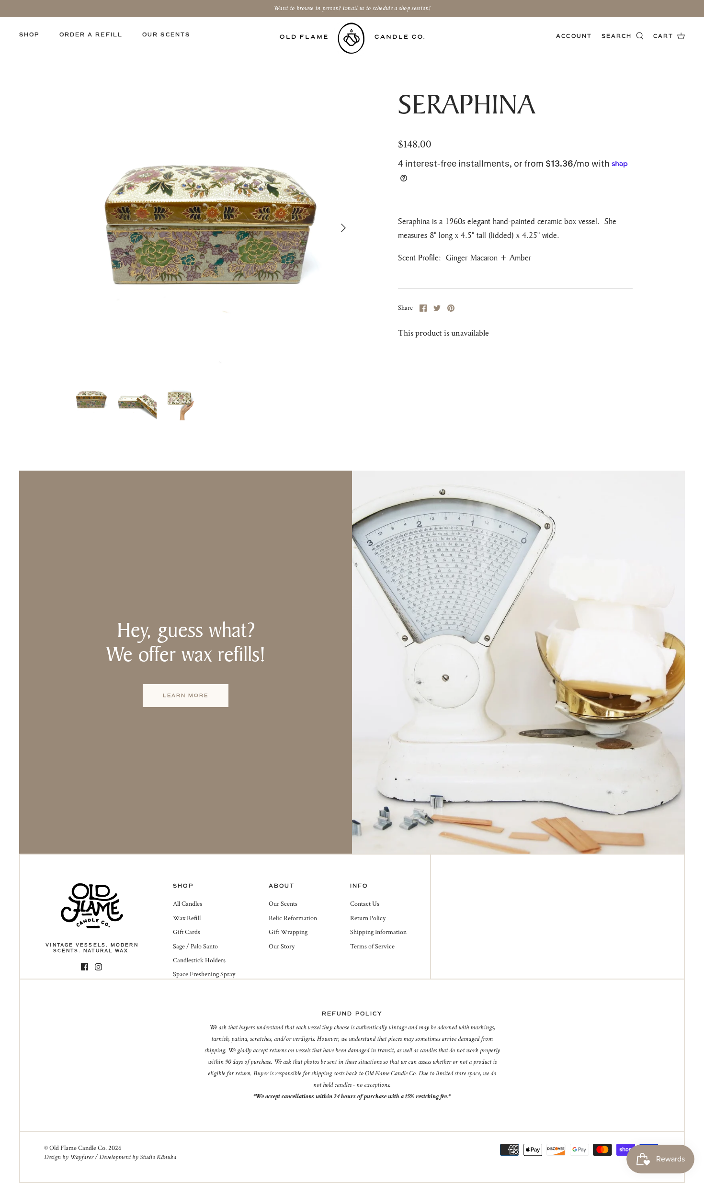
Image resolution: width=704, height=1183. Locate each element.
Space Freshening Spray (204, 974)
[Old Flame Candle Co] (352, 38)
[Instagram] (98, 966)
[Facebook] (84, 966)
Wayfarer (81, 1157)
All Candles (187, 904)
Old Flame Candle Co (77, 1148)
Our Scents (166, 35)
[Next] (343, 227)
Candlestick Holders (199, 960)
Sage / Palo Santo (195, 946)
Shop (29, 35)
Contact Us (364, 904)
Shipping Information (378, 932)
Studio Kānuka (158, 1157)
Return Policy (368, 918)
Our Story (282, 946)
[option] (212, 228)
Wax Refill (187, 918)
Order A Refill (91, 35)
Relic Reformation (293, 918)
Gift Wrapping (288, 932)
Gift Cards (186, 932)
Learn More (185, 695)
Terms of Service (372, 946)
